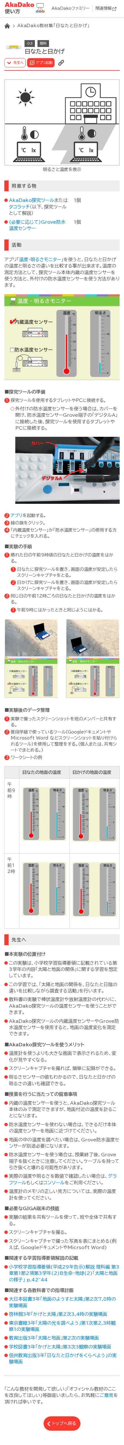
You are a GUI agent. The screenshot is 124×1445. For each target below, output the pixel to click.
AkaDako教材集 (26, 8)
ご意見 (106, 1395)
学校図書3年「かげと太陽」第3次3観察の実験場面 (60, 1346)
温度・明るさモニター (40, 259)
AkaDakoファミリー (70, 8)
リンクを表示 (61, 63)
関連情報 (103, 8)
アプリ (16, 515)
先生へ (18, 62)
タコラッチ (19, 207)
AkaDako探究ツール (31, 200)
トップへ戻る (64, 1423)
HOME (7, 26)
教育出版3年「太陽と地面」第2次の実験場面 (54, 1338)
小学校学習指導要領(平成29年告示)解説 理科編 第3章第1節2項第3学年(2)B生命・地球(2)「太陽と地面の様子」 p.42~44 (64, 1273)
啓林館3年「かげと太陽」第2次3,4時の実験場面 (58, 1314)
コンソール (54, 1182)
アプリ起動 (44, 62)
